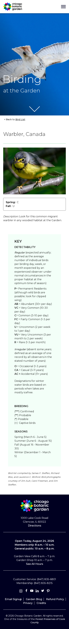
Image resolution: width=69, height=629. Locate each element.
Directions (34, 525)
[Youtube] (31, 591)
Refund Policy (55, 599)
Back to (15, 119)
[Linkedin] (37, 591)
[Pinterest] (48, 591)
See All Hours (34, 563)
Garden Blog (34, 599)
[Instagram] (20, 591)
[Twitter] (43, 591)
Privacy (28, 603)
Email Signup (13, 599)
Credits (41, 603)
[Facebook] (27, 591)
